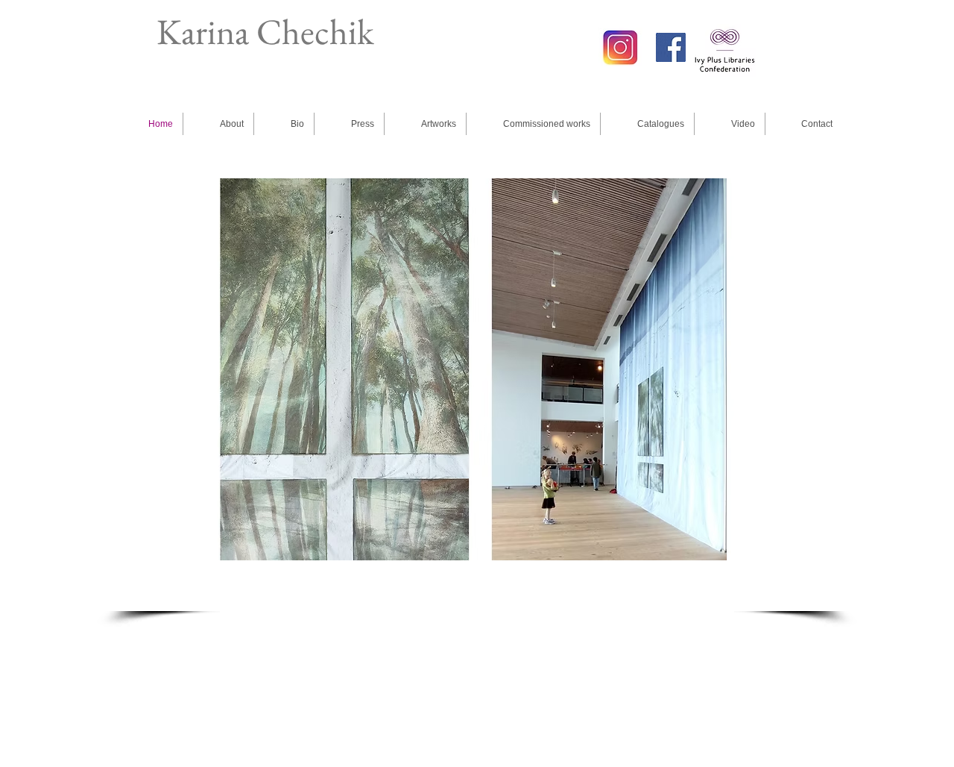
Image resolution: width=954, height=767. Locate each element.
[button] (473, 369)
